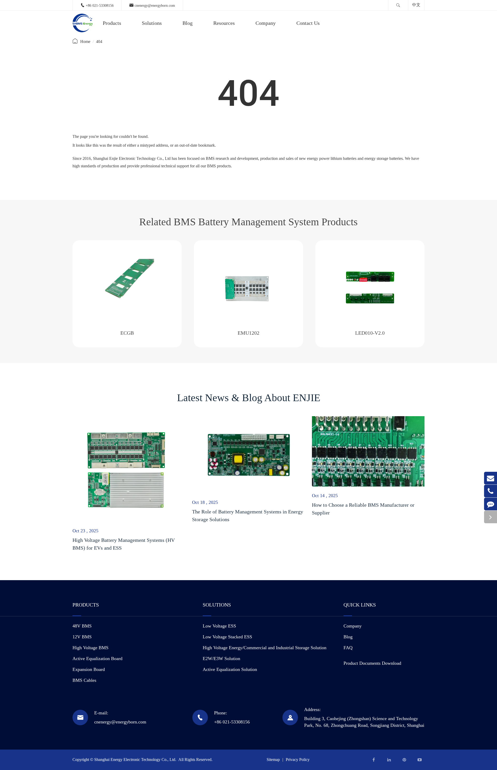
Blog (187, 23)
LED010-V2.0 (370, 333)
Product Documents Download (372, 663)
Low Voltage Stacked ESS (227, 636)
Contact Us (308, 23)
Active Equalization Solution (230, 669)
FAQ (348, 647)
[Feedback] (490, 504)
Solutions (152, 23)
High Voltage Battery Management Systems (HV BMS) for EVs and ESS (123, 544)
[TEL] (490, 491)
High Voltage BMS (90, 647)
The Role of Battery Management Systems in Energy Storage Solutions (247, 515)
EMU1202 (248, 333)
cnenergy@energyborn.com (152, 5)
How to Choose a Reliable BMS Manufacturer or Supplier (363, 508)
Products (112, 23)
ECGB (127, 333)
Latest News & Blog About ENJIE (248, 397)
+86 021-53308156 (97, 5)
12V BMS (82, 636)
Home (85, 41)
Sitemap (273, 759)
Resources (224, 23)
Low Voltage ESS (219, 626)
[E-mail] (490, 478)
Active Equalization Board (97, 658)
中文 (416, 5)
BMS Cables (84, 680)
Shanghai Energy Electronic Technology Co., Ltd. (135, 759)
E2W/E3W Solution (221, 658)
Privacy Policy (298, 759)
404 (99, 41)
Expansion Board (88, 669)
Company (265, 23)
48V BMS (82, 626)
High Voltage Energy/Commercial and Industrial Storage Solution (264, 647)
